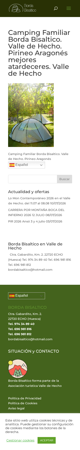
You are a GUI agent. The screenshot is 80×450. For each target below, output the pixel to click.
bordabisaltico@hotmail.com (30, 339)
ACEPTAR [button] (46, 440)
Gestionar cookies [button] (20, 440)
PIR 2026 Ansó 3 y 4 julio (26, 221)
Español (21, 165)
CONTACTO (47, 351)
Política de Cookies (22, 403)
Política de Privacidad (24, 398)
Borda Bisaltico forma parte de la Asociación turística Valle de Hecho (35, 383)
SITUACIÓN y (22, 351)
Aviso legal (16, 408)
